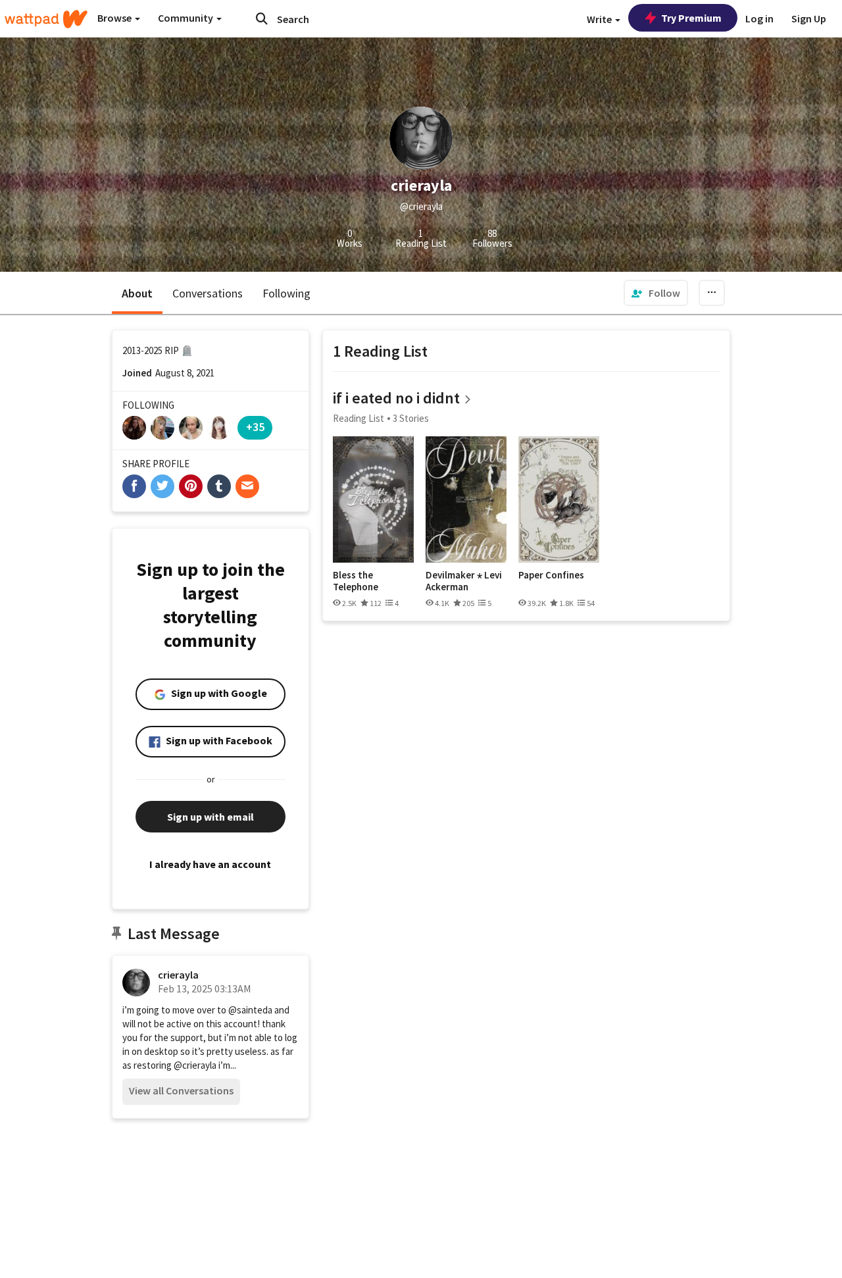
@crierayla (195, 1065)
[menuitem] (656, 293)
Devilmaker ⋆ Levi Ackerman (464, 580)
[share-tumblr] (219, 486)
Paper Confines (551, 575)
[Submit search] (261, 18)
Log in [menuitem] (759, 18)
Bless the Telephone (355, 580)
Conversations (207, 293)
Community (186, 17)
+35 (255, 426)
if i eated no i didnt (396, 398)
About (137, 293)
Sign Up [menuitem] (808, 18)
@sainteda (250, 1010)
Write (600, 19)
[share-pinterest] (191, 486)
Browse (115, 17)
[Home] (46, 19)
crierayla (178, 975)
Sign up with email (210, 816)
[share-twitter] (162, 486)
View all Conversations (181, 1090)
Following (286, 293)
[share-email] (247, 486)
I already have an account (210, 864)
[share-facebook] (134, 486)
